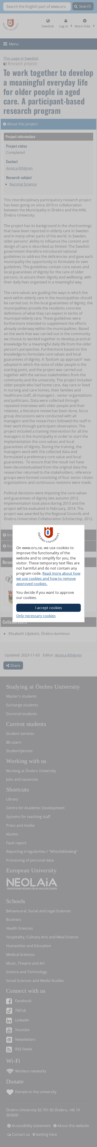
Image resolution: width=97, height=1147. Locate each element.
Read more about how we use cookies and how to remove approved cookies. (48, 578)
